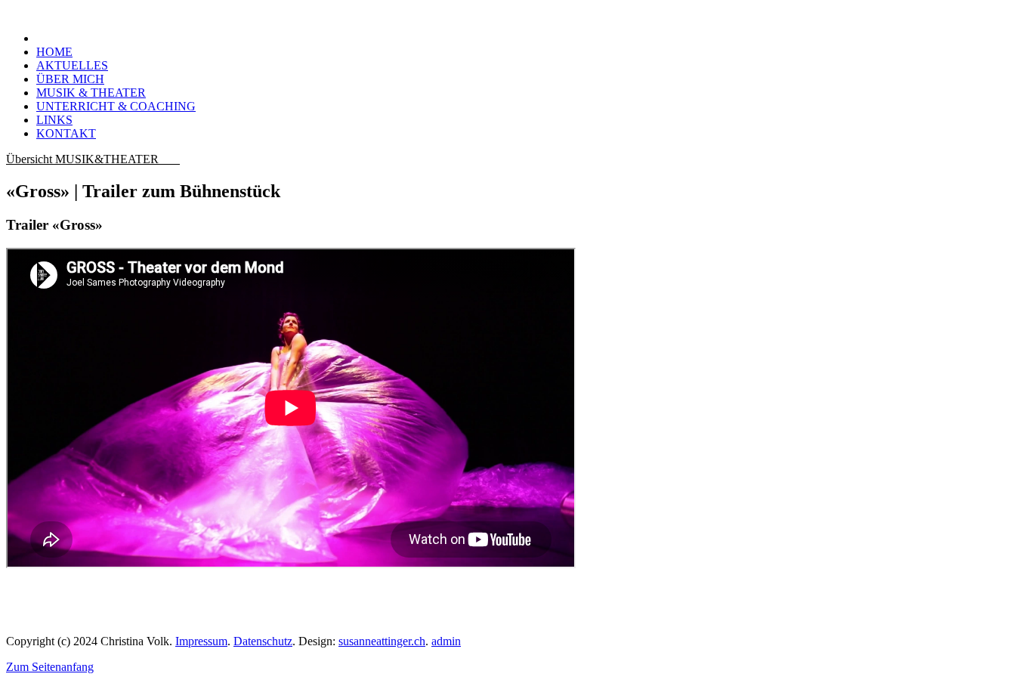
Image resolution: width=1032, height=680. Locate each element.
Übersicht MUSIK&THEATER (93, 159)
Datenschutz (262, 641)
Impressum (201, 641)
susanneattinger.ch (381, 641)
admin (446, 641)
